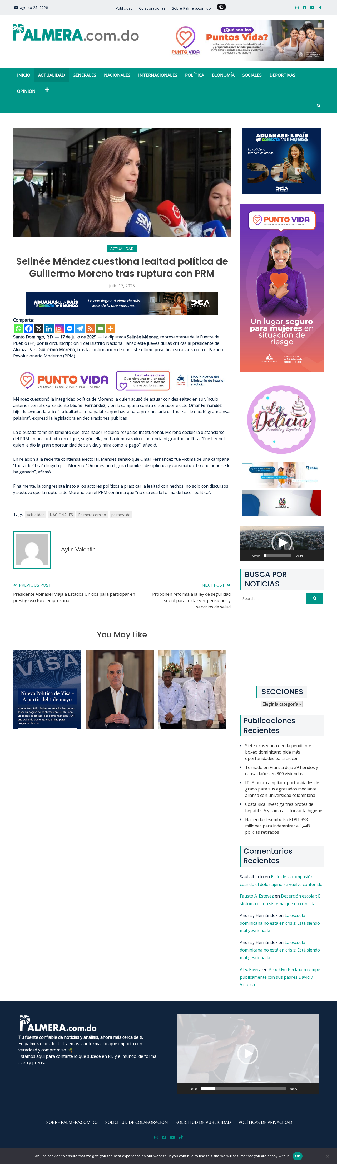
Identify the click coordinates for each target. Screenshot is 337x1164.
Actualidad (51, 75)
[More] (110, 328)
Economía (223, 75)
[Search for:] (274, 598)
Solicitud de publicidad (203, 1122)
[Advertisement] (282, 645)
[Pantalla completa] (320, 558)
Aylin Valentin (78, 549)
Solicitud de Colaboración (136, 1122)
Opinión (26, 91)
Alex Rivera (250, 969)
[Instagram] (59, 328)
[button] (282, 543)
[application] (282, 543)
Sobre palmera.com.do (72, 1122)
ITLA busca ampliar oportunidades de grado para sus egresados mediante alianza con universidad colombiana (282, 789)
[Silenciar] (312, 558)
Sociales (252, 75)
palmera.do (121, 514)
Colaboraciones (152, 8)
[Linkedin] (49, 328)
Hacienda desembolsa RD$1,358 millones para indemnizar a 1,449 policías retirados (277, 826)
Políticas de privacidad (265, 1122)
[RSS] (90, 328)
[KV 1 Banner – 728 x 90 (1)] (122, 314)
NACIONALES (61, 514)
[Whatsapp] (18, 328)
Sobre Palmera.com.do (191, 8)
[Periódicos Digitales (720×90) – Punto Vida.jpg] (122, 393)
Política (194, 75)
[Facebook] (28, 328)
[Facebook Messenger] (69, 328)
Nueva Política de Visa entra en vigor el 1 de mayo (47, 709)
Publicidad (124, 8)
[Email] (100, 328)
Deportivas (282, 75)
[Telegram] (80, 328)
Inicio (23, 75)
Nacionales (117, 75)
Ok (297, 1156)
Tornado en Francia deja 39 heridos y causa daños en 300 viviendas (281, 770)
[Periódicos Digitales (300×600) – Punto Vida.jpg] (282, 370)
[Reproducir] (250, 558)
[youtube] (312, 7)
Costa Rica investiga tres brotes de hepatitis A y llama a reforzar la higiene (283, 807)
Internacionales (157, 75)
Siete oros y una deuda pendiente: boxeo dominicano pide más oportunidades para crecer (278, 752)
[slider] (277, 555)
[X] (38, 328)
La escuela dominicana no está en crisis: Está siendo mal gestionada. (280, 923)
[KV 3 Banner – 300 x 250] (281, 193)
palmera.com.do (40, 1043)
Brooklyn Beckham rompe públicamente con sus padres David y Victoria (280, 977)
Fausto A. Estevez (257, 896)
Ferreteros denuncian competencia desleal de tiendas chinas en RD (192, 702)
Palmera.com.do (92, 514)
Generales (84, 75)
